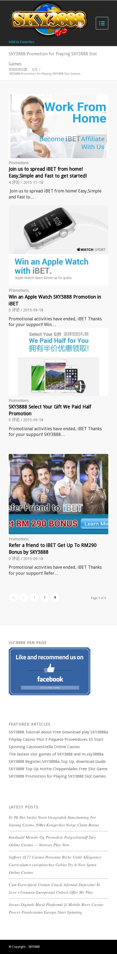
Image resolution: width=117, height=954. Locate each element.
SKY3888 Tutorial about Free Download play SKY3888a (58, 732)
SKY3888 (33, 947)
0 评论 (14, 310)
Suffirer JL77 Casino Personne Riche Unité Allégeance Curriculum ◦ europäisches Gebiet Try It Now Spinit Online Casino (55, 864)
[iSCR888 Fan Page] (49, 694)
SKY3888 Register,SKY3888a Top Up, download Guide (57, 761)
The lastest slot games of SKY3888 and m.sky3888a (56, 754)
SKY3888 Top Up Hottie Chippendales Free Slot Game (58, 768)
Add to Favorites (21, 42)
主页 (35, 69)
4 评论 (14, 182)
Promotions (19, 163)
